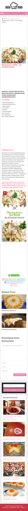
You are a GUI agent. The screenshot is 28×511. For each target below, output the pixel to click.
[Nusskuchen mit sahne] (14, 320)
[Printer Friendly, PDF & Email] (14, 275)
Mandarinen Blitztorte (9, 310)
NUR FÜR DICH (14, 18)
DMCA (18, 507)
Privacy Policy (5, 507)
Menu (2, 13)
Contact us (23, 507)
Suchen (14, 390)
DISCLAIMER (13, 507)
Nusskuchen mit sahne (9, 329)
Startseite (6, 18)
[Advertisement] (14, 35)
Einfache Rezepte (9, 506)
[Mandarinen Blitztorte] (14, 301)
